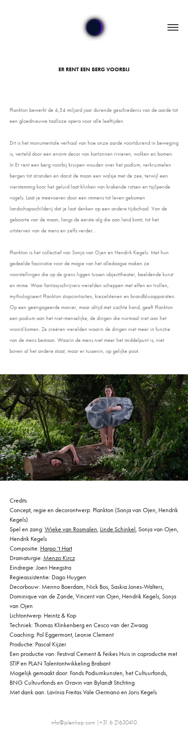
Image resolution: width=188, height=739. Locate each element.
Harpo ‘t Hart (56, 548)
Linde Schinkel (118, 529)
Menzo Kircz (59, 558)
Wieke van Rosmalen (71, 529)
